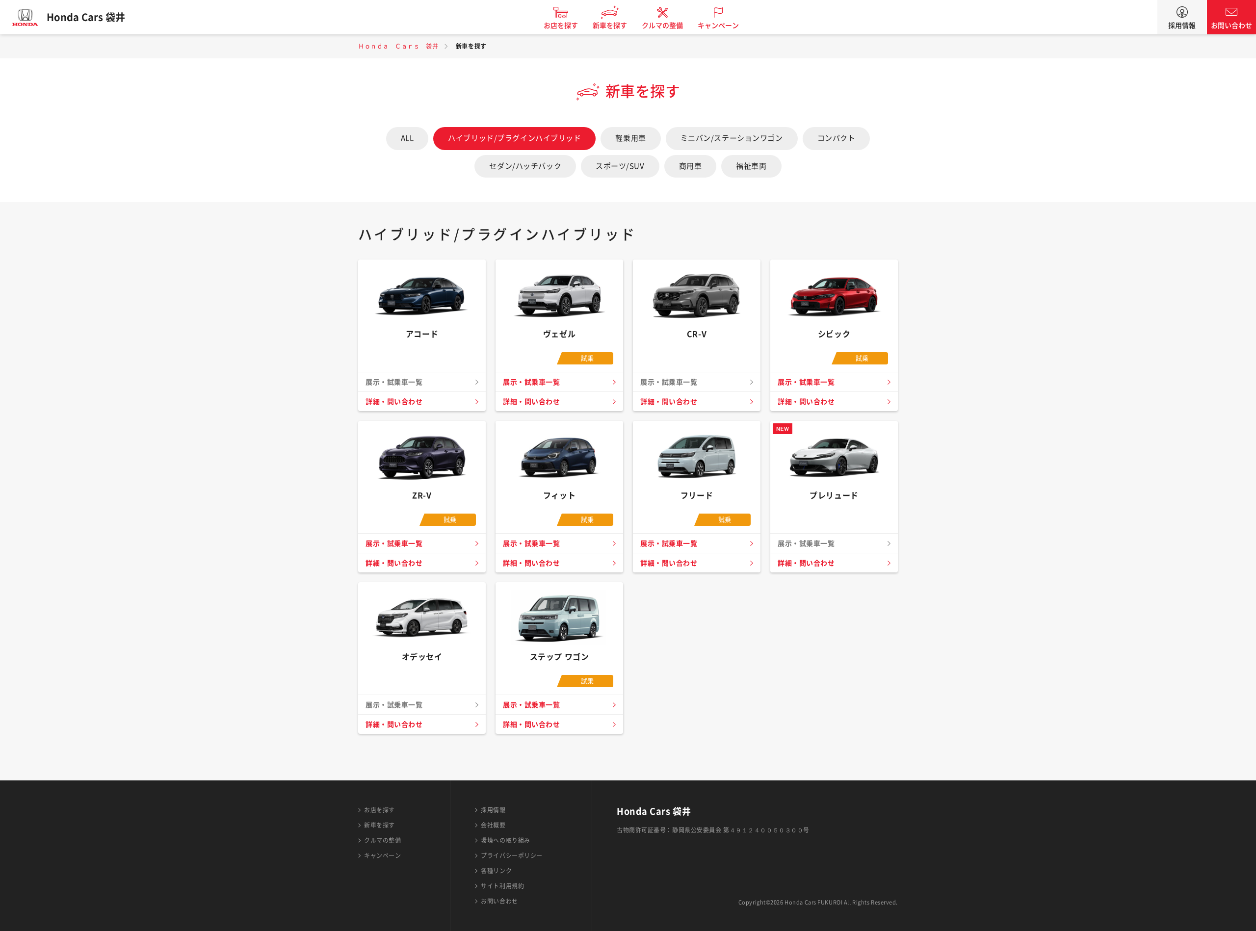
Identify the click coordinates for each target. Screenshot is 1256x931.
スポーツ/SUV (620, 166)
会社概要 (493, 825)
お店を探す (561, 25)
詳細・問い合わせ (394, 401)
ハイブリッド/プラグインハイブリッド (514, 138)
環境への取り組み (505, 840)
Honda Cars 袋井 (86, 17)
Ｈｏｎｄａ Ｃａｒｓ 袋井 (398, 46)
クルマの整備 (662, 25)
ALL (407, 138)
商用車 (690, 166)
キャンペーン (718, 25)
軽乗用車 (630, 138)
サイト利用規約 (502, 886)
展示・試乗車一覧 (531, 382)
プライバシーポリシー (512, 855)
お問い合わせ (1231, 25)
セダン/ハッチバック (525, 166)
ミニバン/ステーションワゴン (731, 138)
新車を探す (610, 25)
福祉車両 (751, 166)
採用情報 (1182, 25)
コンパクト (836, 138)
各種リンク (496, 871)
